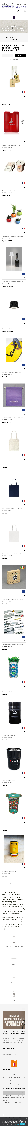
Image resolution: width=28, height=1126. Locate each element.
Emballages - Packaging (14, 946)
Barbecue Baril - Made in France (9, 780)
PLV (14, 1000)
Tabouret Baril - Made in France (9, 871)
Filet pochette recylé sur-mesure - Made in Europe (12, 417)
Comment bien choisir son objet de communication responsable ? (14, 1033)
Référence (6, 102)
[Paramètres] (24, 11)
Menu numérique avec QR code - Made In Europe (12, 599)
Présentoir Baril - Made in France (9, 735)
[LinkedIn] (18, 1084)
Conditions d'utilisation (8, 1052)
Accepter (23, 1124)
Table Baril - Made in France (8, 826)
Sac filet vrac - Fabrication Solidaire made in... (12, 463)
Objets (14, 982)
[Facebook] (10, 1084)
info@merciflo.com (14, 1080)
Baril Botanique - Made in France (9, 689)
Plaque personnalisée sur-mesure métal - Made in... (13, 644)
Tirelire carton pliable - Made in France (10, 190)
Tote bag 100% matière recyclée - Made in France (12, 553)
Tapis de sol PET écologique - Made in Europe (11, 372)
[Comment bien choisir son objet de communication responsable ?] (14, 1020)
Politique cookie (16, 1124)
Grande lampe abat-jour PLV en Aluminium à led (12, 281)
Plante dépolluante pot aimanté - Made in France (12, 236)
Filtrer (20, 55)
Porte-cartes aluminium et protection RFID (11, 145)
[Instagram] (14, 1084)
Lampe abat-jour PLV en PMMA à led (10, 326)
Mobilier (14, 964)
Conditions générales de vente (10, 1054)
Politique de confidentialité (9, 1057)
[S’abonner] (23, 1093)
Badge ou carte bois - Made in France (10, 100)
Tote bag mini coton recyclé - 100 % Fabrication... (12, 508)
